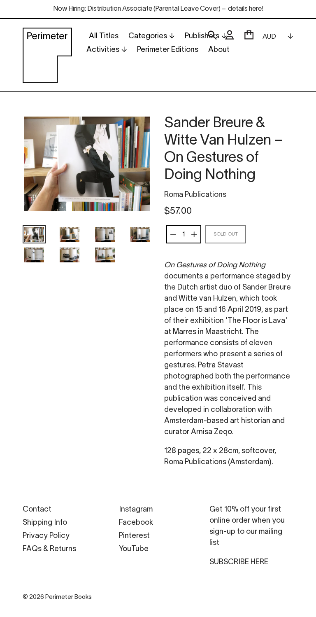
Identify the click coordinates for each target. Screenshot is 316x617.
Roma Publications (195, 195)
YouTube (134, 549)
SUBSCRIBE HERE (238, 562)
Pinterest (134, 536)
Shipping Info (45, 522)
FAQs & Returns (49, 549)
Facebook (136, 522)
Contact (37, 509)
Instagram (136, 509)
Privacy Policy (46, 536)
